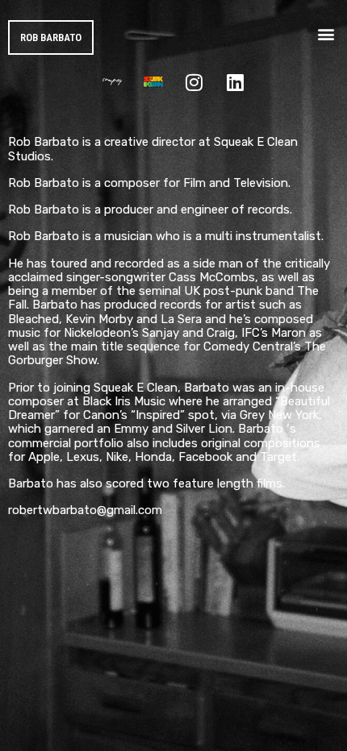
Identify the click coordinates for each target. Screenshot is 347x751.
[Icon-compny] (112, 82)
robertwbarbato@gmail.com (85, 510)
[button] (325, 33)
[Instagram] (194, 82)
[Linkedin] (235, 82)
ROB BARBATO (51, 37)
